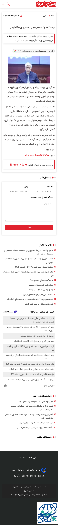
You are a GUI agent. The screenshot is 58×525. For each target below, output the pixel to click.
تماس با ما (34, 458)
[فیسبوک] (20, 165)
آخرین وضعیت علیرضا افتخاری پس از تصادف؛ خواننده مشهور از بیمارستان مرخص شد (28, 252)
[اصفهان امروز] (46, 4)
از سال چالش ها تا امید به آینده (41, 290)
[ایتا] (27, 477)
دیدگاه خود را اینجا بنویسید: (41, 197)
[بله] (15, 477)
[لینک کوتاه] (17, 165)
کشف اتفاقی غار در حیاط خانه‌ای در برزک (37, 294)
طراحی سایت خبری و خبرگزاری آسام (26, 470)
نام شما (50, 186)
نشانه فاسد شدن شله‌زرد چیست (41, 285)
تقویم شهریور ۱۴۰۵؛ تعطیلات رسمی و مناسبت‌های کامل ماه (30, 299)
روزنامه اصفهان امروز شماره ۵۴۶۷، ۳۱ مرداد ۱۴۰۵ (34, 267)
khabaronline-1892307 (37, 155)
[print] (11, 164)
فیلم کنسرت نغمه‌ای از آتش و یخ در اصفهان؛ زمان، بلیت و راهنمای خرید (28, 273)
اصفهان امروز (29, 490)
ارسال (29, 227)
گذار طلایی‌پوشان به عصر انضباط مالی (38, 304)
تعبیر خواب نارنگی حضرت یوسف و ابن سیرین (36, 423)
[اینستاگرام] (39, 477)
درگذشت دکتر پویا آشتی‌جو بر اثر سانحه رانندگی (35, 427)
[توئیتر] (23, 165)
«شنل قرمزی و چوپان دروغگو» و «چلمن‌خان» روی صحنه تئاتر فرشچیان (29, 260)
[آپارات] (18, 477)
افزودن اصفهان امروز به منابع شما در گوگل (35, 51)
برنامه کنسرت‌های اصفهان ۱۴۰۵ (41, 280)
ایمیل (26, 186)
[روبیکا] (23, 476)
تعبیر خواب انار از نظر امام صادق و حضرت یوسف (34, 401)
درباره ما (23, 458)
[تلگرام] (26, 165)
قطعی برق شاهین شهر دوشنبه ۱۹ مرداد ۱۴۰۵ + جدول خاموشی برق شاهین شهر (29, 416)
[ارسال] (15, 165)
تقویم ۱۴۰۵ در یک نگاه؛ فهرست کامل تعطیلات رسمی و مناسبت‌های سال (32, 408)
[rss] (43, 477)
